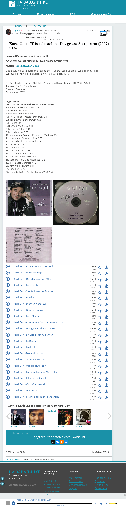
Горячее (14, 32)
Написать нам (103, 478)
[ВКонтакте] (57, 442)
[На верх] (2, 478)
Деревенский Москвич (51, 492)
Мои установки (52, 487)
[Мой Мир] (66, 442)
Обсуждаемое (27, 32)
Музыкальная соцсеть (32, 4)
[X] (53, 442)
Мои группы (76, 478)
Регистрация (38, 26)
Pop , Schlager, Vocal (27, 66)
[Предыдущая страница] (2, 483)
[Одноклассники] (62, 442)
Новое (39, 32)
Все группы (76, 481)
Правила (100, 481)
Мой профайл (51, 484)
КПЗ (72, 14)
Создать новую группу (78, 486)
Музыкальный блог (102, 14)
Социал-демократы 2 (36, 36)
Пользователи (45, 14)
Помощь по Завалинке (102, 486)
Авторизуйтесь (14, 459)
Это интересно (49, 32)
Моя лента (60, 32)
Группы (17, 14)
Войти (18, 26)
